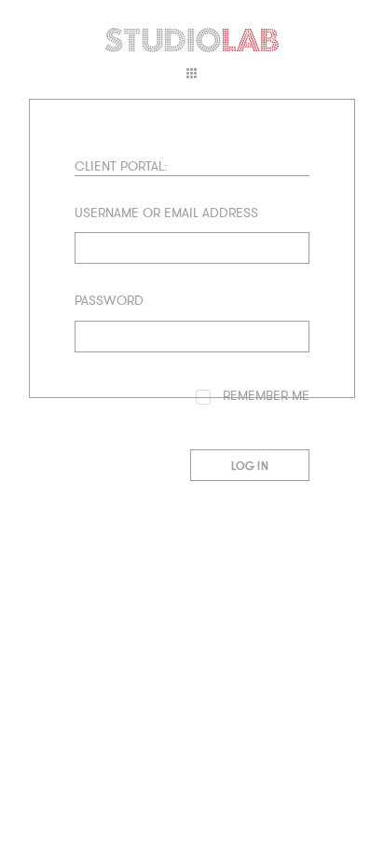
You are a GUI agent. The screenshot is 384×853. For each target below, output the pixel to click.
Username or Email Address (166, 213)
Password (109, 301)
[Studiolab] (192, 40)
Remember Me (264, 396)
